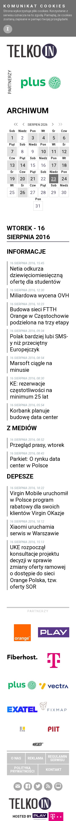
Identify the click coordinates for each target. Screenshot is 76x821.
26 (22, 192)
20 (22, 178)
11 (53, 151)
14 (22, 165)
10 (43, 151)
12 (64, 151)
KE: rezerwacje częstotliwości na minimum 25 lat (31, 390)
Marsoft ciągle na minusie (31, 366)
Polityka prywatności (22, 769)
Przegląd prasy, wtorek (37, 445)
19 (12, 178)
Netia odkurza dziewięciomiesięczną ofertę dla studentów (36, 275)
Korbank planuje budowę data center (34, 413)
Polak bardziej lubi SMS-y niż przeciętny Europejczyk (39, 343)
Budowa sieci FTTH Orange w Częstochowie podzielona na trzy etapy (39, 316)
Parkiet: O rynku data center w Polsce (35, 462)
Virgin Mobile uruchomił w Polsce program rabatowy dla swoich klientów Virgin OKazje (39, 503)
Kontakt (54, 770)
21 (32, 178)
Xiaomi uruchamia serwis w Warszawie (34, 530)
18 (64, 165)
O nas (16, 758)
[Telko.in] (38, 51)
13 (12, 165)
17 (53, 165)
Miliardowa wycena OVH (39, 295)
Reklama (35, 758)
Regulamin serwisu (57, 758)
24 (64, 178)
